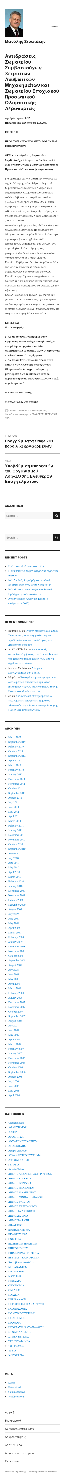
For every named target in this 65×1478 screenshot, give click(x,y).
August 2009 (15, 909)
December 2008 (16, 946)
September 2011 (17, 793)
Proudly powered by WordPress (43, 1471)
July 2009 (13, 914)
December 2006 (16, 1058)
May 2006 (13, 1090)
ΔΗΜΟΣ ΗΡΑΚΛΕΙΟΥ (21, 1187)
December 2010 (16, 834)
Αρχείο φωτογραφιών (19, 1453)
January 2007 (15, 1053)
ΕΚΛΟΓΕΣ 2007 (17, 1234)
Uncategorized (39, 410)
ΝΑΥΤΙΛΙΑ (15, 1276)
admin (13, 410)
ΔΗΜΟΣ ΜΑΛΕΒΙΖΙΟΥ (22, 1192)
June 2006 (13, 1086)
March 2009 (14, 932)
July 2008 (13, 969)
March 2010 (14, 876)
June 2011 (13, 807)
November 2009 (16, 895)
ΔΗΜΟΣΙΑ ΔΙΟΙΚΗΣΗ (21, 1211)
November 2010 (16, 839)
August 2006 (15, 1076)
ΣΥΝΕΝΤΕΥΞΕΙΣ (18, 1336)
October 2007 (15, 1011)
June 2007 (13, 1030)
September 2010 (17, 848)
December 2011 (16, 779)
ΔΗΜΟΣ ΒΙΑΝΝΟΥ (20, 1178)
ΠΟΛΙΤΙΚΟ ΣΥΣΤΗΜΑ (22, 1313)
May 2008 (13, 979)
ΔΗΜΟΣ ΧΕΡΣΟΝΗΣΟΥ (22, 1206)
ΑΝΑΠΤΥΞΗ (16, 1136)
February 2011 (16, 825)
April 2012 (14, 760)
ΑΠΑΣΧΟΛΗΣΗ (18, 1146)
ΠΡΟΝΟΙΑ (14, 1322)
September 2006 (17, 1072)
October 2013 (15, 751)
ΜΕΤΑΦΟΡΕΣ (37, 414)
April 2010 (14, 872)
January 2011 (15, 830)
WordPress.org (16, 1396)
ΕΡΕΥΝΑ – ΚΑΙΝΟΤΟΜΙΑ (24, 1257)
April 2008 (14, 983)
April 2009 (14, 927)
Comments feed (16, 1391)
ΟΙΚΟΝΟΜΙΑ (16, 1285)
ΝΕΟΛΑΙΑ (14, 1280)
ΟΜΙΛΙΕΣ (14, 1290)
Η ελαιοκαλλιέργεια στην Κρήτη (27, 566)
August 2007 (15, 1020)
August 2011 (15, 797)
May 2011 (13, 811)
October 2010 (15, 844)
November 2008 (16, 951)
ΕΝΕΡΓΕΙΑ (14, 1239)
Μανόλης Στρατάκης (25, 41)
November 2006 (16, 1062)
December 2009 (16, 890)
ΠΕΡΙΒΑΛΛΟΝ (17, 1299)
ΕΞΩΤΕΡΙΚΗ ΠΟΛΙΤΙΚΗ (22, 1243)
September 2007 (17, 1016)
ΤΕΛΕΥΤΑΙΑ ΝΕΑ (19, 1341)
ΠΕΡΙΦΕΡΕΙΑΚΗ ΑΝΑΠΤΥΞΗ (26, 1304)
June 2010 (13, 862)
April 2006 (14, 1095)
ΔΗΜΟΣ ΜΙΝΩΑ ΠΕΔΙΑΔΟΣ (25, 1197)
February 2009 (16, 937)
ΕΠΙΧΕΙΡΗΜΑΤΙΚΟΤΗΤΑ (23, 1252)
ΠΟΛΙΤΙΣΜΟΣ (16, 1318)
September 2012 (17, 755)
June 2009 (13, 918)
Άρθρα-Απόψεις (17, 1150)
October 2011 (15, 788)
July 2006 (13, 1081)
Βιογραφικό (13, 1420)
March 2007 (14, 1044)
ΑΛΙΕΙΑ (13, 1132)
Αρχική (9, 1412)
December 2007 (16, 1002)
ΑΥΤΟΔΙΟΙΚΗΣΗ (18, 1159)
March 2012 (14, 765)
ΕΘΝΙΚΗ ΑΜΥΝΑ (19, 1229)
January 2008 (15, 997)
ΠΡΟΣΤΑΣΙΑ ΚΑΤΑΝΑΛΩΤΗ (26, 1327)
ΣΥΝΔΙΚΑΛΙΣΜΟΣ (19, 1332)
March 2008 (14, 988)
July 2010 (13, 858)
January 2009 (15, 941)
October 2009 (15, 900)
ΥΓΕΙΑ (12, 1350)
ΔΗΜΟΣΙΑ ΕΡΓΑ (18, 1215)
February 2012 (16, 769)
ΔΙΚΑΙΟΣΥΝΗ (17, 1225)
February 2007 (16, 1048)
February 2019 (16, 746)
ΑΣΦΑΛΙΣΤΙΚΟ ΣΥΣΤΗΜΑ (24, 1155)
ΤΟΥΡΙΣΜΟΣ (16, 1345)
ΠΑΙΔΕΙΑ (14, 1294)
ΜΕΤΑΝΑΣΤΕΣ (17, 1266)
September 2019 (17, 741)
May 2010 (13, 867)
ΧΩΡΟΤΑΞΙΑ (16, 1355)
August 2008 (15, 965)
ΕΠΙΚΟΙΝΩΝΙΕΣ (18, 1248)
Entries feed (14, 1387)
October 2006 (15, 1067)
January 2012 (15, 774)
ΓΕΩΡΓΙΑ (13, 1164)
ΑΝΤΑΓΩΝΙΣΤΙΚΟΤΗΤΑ (23, 1141)
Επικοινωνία (13, 1461)
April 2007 (14, 1039)
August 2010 (15, 853)
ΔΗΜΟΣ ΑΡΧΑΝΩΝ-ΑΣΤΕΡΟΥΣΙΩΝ (30, 1173)
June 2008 (13, 974)
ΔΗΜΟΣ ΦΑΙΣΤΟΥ (19, 1201)
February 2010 (16, 881)
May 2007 (13, 1034)
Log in (11, 1382)
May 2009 (13, 923)
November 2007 (16, 1007)
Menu (55, 26)
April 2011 (14, 816)
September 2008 (17, 960)
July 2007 (13, 1025)
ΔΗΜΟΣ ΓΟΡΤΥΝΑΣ (20, 1183)
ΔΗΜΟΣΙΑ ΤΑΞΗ (18, 1220)
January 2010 (15, 886)
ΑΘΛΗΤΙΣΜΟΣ (17, 1127)
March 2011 (14, 821)
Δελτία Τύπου (16, 1169)
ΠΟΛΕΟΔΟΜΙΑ (17, 1308)
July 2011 (13, 802)
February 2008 (16, 993)
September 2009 (17, 904)
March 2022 (14, 737)
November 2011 (16, 783)
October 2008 (15, 955)
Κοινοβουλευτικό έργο (16, 414)
